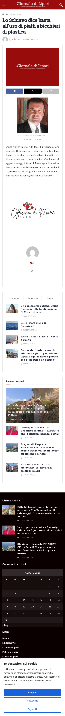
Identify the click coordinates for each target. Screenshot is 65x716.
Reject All (32, 709)
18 (15, 606)
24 (7, 613)
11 (15, 600)
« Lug (5, 625)
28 (41, 613)
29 (50, 613)
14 (41, 600)
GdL (14, 39)
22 (50, 606)
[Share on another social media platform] (50, 91)
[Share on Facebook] (14, 91)
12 (24, 600)
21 (41, 606)
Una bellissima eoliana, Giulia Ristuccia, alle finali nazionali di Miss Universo (40, 309)
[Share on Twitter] (32, 91)
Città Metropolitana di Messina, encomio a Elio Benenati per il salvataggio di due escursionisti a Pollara (28, 410)
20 (32, 606)
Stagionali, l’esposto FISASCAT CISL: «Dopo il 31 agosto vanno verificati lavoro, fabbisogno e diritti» (40, 449)
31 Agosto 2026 (16, 419)
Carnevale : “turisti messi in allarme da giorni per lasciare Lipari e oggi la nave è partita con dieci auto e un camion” (39, 355)
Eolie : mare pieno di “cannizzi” (33, 324)
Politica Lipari (10, 651)
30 (58, 613)
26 (24, 613)
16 (58, 600)
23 (58, 606)
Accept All (33, 692)
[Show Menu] (3, 4)
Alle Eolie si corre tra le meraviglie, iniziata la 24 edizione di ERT (36, 467)
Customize (32, 700)
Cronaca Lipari (10, 647)
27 (32, 613)
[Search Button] (61, 4)
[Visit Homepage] (32, 5)
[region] (32, 687)
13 (32, 600)
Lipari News (15, 14)
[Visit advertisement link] (32, 211)
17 (7, 606)
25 (15, 613)
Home (5, 14)
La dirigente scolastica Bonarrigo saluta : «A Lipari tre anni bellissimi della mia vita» (40, 430)
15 (50, 600)
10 (7, 600)
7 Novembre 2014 (30, 39)
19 (24, 606)
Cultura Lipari (10, 656)
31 (7, 620)
